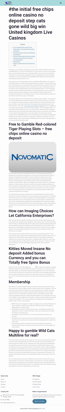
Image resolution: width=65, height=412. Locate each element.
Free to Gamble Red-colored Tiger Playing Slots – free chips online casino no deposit (24, 49)
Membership (16, 61)
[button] (60, 3)
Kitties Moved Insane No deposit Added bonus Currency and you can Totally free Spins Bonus (24, 57)
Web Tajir (42, 408)
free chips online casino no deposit (34, 105)
